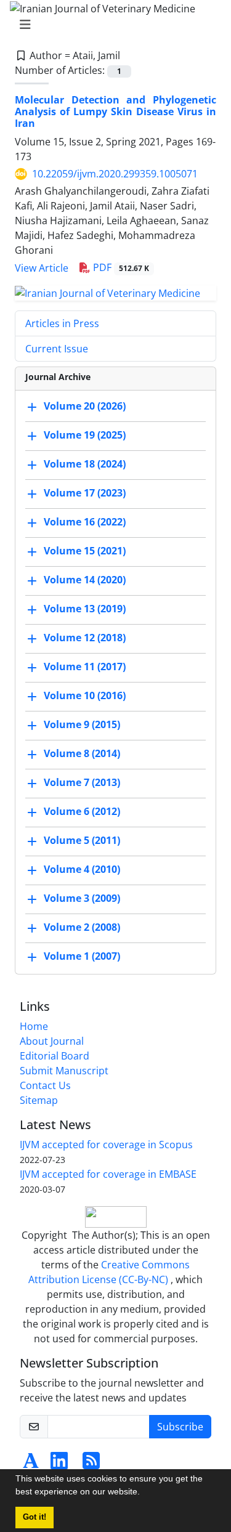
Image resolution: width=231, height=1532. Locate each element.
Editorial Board (54, 1056)
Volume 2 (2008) (82, 927)
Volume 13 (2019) (85, 608)
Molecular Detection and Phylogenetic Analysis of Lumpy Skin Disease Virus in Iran (115, 111)
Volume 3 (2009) (82, 898)
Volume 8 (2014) (82, 753)
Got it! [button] (34, 1517)
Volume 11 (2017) (85, 666)
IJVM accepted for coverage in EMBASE (108, 1174)
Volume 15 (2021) (85, 550)
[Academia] (31, 1464)
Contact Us (45, 1085)
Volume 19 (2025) (85, 435)
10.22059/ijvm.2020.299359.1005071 (115, 173)
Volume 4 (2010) (82, 869)
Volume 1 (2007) (82, 956)
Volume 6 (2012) (82, 811)
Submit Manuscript (64, 1070)
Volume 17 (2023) (85, 493)
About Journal (52, 1041)
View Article (41, 268)
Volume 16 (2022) (85, 522)
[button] (144, 1493)
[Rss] (91, 1464)
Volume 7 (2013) (82, 782)
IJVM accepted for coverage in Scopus (106, 1144)
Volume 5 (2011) (82, 840)
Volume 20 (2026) (85, 406)
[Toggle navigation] (112, 24)
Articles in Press (62, 323)
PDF (120, 267)
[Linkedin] (59, 1464)
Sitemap (39, 1100)
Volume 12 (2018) (85, 637)
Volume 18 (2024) (85, 464)
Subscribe (180, 1426)
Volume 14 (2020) (85, 579)
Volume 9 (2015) (82, 724)
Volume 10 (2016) (85, 695)
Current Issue (56, 348)
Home (34, 1026)
